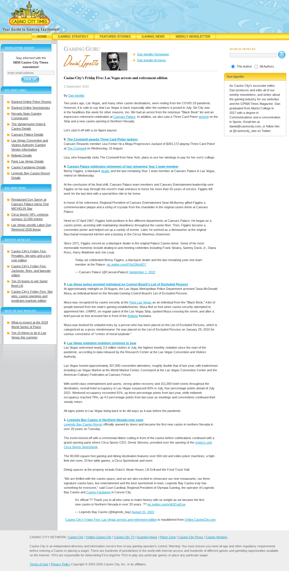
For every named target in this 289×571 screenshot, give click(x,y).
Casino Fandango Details (28, 167)
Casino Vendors (216, 537)
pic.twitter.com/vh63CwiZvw (166, 504)
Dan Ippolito (76, 95)
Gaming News (153, 36)
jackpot (204, 116)
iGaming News (147, 537)
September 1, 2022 (142, 272)
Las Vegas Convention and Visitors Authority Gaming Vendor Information (29, 145)
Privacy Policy (60, 564)
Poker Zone (168, 537)
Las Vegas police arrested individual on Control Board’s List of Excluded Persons (127, 284)
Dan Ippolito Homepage (153, 54)
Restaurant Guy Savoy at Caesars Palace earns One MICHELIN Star (30, 204)
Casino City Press (190, 537)
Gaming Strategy (73, 36)
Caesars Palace (124, 116)
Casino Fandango (98, 492)
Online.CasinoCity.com (200, 519)
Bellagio (133, 316)
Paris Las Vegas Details (27, 161)
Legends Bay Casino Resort (83, 424)
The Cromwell (76, 148)
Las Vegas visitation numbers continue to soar (101, 343)
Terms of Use (39, 564)
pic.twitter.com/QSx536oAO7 (126, 264)
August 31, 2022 (143, 512)
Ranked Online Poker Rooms (31, 101)
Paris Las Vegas (140, 302)
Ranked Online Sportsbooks (30, 107)
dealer (105, 171)
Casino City (76, 537)
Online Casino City (98, 537)
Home (42, 36)
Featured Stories (115, 36)
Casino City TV (124, 537)
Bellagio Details (21, 155)
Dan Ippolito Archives (151, 60)
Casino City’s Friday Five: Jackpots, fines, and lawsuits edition (31, 270)
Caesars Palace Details (27, 134)
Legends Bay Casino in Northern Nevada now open (105, 420)
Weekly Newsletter (193, 36)
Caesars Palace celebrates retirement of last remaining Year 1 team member (122, 166)
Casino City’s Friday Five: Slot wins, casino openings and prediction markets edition (31, 296)
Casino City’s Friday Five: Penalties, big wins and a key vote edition (31, 255)
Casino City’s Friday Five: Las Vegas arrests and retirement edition (111, 519)
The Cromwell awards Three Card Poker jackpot (102, 139)
